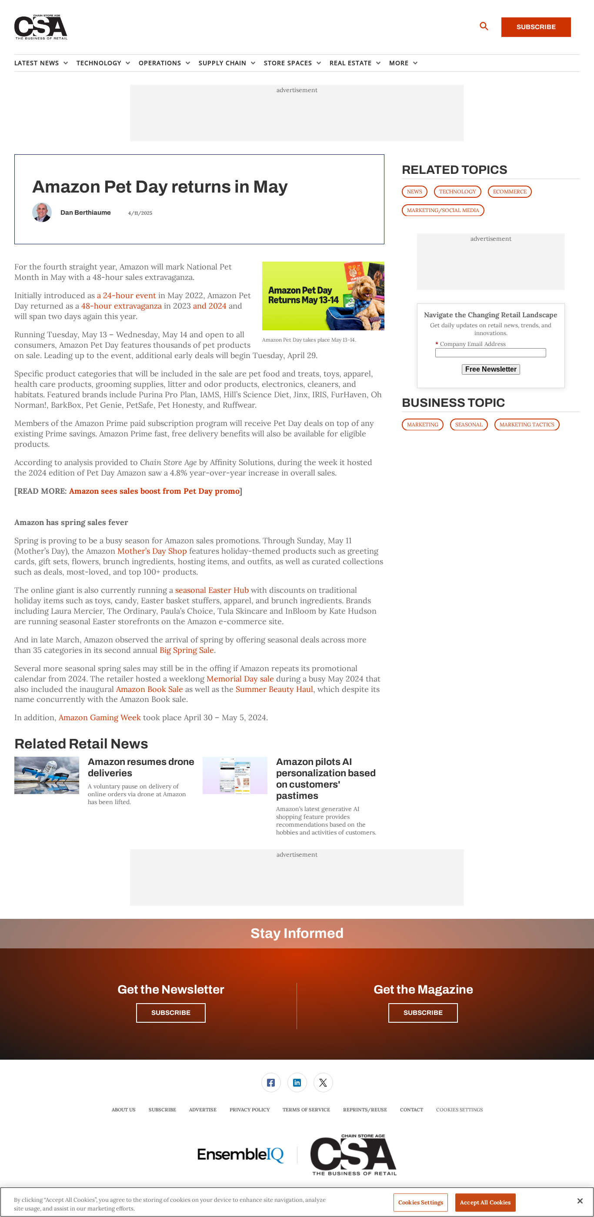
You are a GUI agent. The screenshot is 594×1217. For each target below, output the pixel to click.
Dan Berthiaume (85, 212)
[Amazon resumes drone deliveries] (46, 775)
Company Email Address (470, 344)
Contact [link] (411, 1110)
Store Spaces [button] (288, 63)
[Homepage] (41, 27)
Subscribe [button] (170, 1012)
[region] (297, 1202)
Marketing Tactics (527, 424)
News (414, 191)
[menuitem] (45, 63)
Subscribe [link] (162, 1110)
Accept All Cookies (485, 1202)
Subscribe (536, 26)
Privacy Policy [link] (250, 1110)
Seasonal (469, 424)
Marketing (422, 424)
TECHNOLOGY (457, 191)
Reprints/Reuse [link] (365, 1110)
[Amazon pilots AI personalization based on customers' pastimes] (235, 775)
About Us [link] (124, 1110)
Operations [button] (160, 63)
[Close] (580, 1200)
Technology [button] (99, 63)
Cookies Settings (459, 1109)
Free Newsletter (491, 369)
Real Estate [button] (351, 63)
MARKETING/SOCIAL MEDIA (443, 209)
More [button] (399, 63)
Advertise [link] (203, 1110)
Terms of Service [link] (306, 1110)
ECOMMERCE (510, 191)
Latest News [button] (36, 63)
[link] (271, 1082)
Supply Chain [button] (223, 63)
